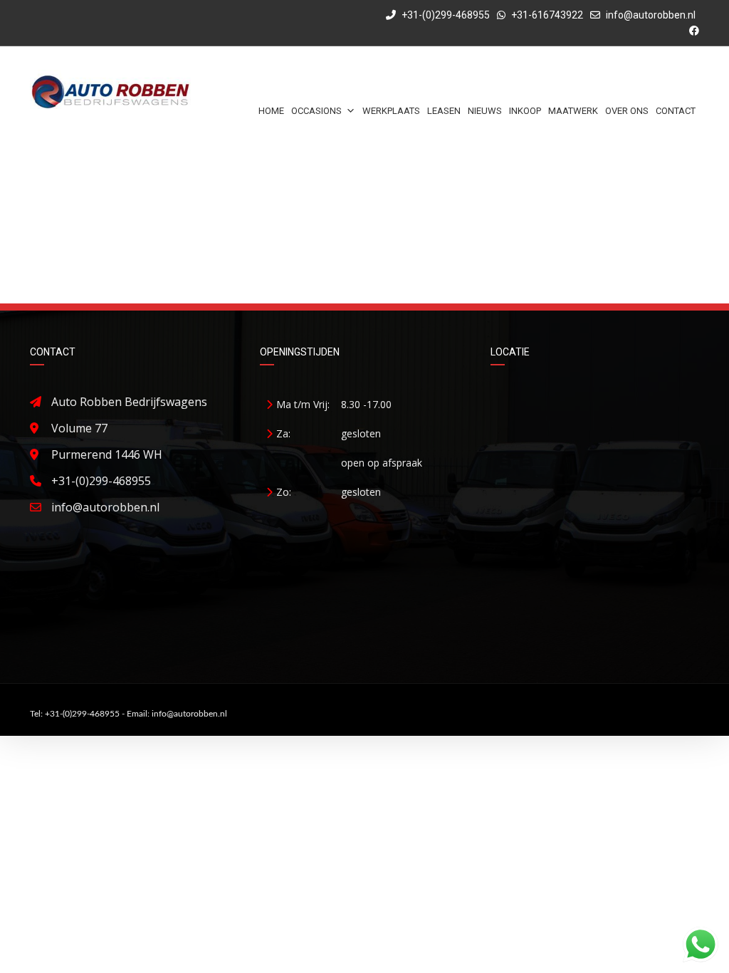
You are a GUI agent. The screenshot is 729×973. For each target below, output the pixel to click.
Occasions (316, 110)
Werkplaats (391, 110)
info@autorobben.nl (651, 15)
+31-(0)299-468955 (444, 15)
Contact (676, 110)
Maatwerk (573, 110)
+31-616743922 (547, 15)
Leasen (444, 110)
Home (271, 110)
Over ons (627, 110)
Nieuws (485, 110)
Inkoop (525, 110)
